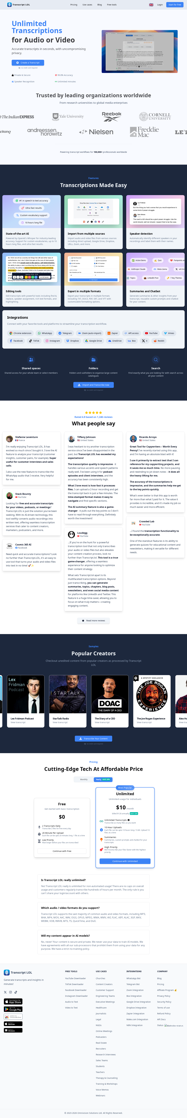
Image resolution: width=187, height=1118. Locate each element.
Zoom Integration (135, 990)
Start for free (175, 4)
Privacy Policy (163, 996)
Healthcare (101, 1007)
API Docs (161, 1019)
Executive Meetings (105, 1001)
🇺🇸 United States (85, 440)
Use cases (87, 4)
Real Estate (101, 1042)
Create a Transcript (30, 62)
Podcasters (101, 1037)
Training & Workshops (106, 1083)
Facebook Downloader (76, 990)
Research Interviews (106, 1054)
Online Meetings (104, 1031)
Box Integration (134, 996)
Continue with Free (62, 851)
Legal (98, 1019)
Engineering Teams (105, 996)
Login (160, 4)
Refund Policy (163, 1013)
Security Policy (164, 1001)
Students (100, 1066)
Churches (100, 978)
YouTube (22, 497)
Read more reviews (95, 620)
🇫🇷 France (20, 440)
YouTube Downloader (75, 978)
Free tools (112, 4)
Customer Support (105, 990)
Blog (99, 4)
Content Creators (104, 984)
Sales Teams (102, 1060)
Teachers (100, 1072)
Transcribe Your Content (96, 738)
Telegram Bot (133, 984)
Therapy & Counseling (107, 1078)
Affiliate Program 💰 (167, 990)
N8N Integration (135, 1025)
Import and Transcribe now (95, 384)
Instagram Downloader (76, 996)
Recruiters (101, 1048)
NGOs (99, 1025)
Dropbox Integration (137, 1007)
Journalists (101, 1013)
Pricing (73, 4)
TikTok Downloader (74, 984)
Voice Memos (102, 1089)
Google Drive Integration (139, 1001)
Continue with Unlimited (125, 861)
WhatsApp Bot (133, 978)
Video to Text (71, 1007)
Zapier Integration (135, 1013)
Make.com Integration (137, 1019)
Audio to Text (71, 1001)
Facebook (22, 547)
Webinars (100, 1095)
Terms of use (163, 1007)
